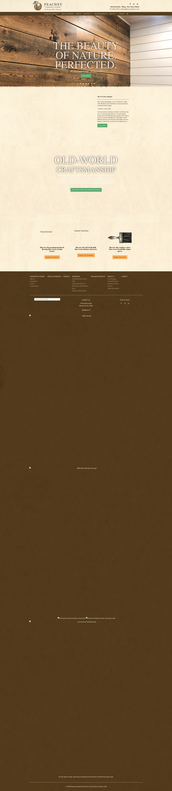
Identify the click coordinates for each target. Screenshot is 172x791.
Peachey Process (113, 210)
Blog (73, 218)
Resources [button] (87, 13)
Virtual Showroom (67, 13)
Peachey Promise (113, 213)
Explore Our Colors (120, 186)
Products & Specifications (80, 215)
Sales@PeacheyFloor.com (130, 9)
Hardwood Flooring (37, 206)
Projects (79, 13)
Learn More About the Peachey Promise (86, 119)
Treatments (33, 210)
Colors (32, 213)
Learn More (102, 55)
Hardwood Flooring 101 (79, 208)
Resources (76, 206)
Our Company (112, 208)
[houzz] (137, 4)
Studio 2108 (103, 716)
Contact (122, 13)
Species (32, 208)
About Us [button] (112, 13)
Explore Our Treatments (86, 185)
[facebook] (130, 4)
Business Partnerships (79, 220)
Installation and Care (79, 213)
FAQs (73, 210)
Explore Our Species (52, 186)
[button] (13, 16)
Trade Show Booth (113, 218)
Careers (110, 215)
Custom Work (34, 215)
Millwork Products (100, 13)
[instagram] (133, 4)
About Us (111, 206)
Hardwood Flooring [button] (51, 13)
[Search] (127, 13)
